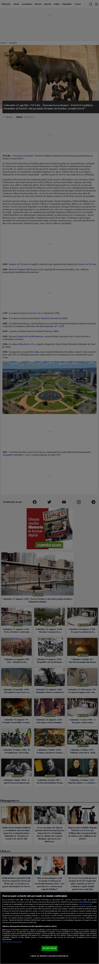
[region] (49, 928)
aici (39, 916)
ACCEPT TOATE (49, 948)
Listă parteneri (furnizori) (12, 942)
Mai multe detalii (85, 904)
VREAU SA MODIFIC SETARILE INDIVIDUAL (49, 956)
